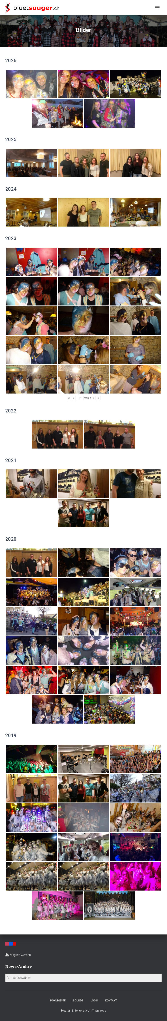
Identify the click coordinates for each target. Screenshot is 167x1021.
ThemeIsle (99, 1010)
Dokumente (58, 1000)
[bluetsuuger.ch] (33, 7)
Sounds (78, 1000)
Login (94, 1000)
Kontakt (111, 1000)
